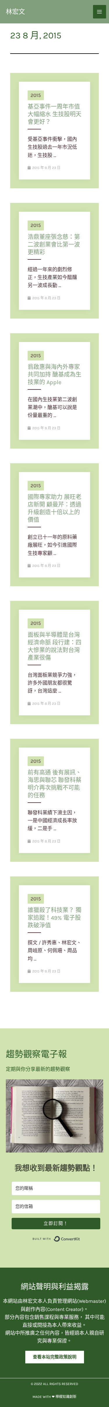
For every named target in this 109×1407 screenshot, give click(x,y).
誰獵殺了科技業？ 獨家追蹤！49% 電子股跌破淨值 (54, 918)
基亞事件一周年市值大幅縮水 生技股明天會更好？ (54, 114)
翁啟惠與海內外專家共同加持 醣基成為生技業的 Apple (54, 375)
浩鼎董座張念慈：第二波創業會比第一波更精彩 (54, 245)
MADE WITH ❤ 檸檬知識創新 (54, 1397)
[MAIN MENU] (99, 11)
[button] (54, 1357)
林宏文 (15, 12)
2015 (36, 95)
